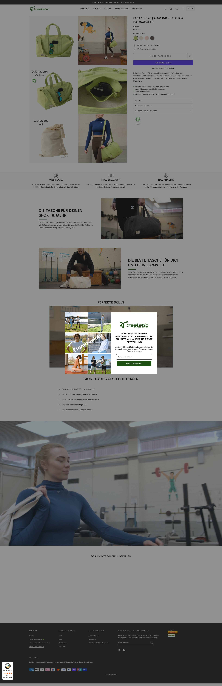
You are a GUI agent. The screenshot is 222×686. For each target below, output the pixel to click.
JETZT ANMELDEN (134, 363)
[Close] (154, 315)
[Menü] (11, 663)
